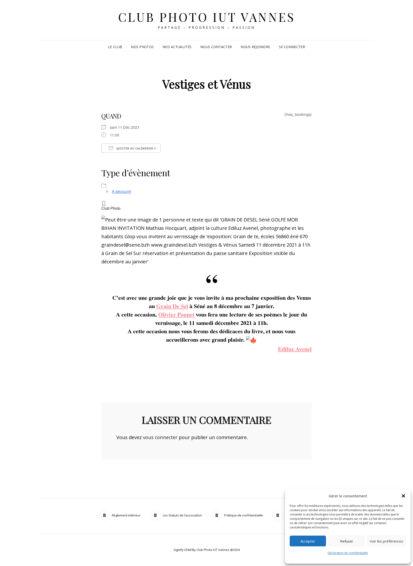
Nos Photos (142, 47)
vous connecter (160, 437)
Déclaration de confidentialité (348, 553)
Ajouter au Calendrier (134, 148)
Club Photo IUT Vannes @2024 (218, 550)
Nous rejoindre (255, 47)
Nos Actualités (177, 47)
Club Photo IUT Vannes (206, 17)
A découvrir (121, 191)
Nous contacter (216, 47)
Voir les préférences (386, 541)
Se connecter (292, 47)
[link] (172, 306)
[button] (403, 495)
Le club (115, 47)
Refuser (346, 541)
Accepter (307, 541)
